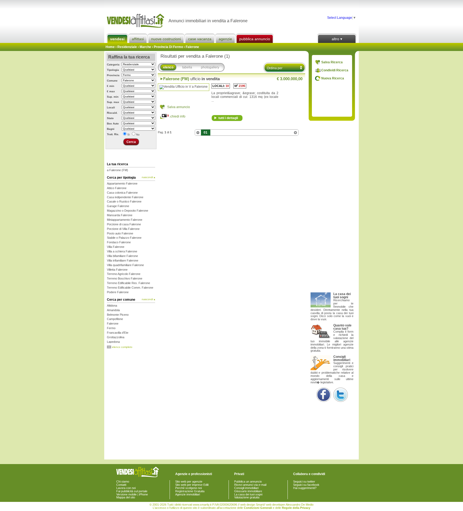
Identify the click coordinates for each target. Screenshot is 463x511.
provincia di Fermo (168, 47)
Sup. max (113, 102)
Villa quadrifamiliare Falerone (125, 265)
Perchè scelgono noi (188, 488)
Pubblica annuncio (254, 39)
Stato (110, 118)
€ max (111, 91)
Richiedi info (176, 116)
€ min (110, 85)
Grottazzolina (115, 337)
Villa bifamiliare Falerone (122, 256)
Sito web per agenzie (188, 481)
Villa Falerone (115, 246)
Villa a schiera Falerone (122, 251)
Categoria (113, 64)
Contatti (121, 484)
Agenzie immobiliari (187, 494)
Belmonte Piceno (118, 314)
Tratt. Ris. (113, 134)
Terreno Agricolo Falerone (123, 273)
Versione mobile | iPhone (132, 494)
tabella (187, 67)
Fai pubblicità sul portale (131, 491)
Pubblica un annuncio (248, 481)
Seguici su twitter (304, 481)
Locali (111, 107)
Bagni (110, 128)
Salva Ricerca (332, 62)
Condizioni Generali (258, 507)
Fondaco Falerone (119, 242)
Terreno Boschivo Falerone (124, 278)
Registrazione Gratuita (189, 491)
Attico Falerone (116, 188)
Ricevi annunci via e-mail (250, 484)
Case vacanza (199, 39)
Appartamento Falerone (122, 183)
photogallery (210, 67)
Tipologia (113, 69)
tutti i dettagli (228, 118)
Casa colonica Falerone (122, 192)
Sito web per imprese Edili (191, 484)
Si (128, 134)
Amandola (113, 310)
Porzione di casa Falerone (124, 224)
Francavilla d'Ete (117, 332)
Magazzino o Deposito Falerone (127, 210)
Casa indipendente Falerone (125, 197)
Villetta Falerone (117, 269)
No (138, 134)
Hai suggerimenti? (304, 488)
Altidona (112, 305)
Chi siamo (122, 481)
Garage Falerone (118, 206)
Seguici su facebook (306, 484)
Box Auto (113, 123)
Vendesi (117, 39)
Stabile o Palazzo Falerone (124, 237)
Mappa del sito (125, 497)
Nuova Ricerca (332, 78)
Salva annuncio (178, 107)
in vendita (191, 78)
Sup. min (112, 96)
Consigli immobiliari (246, 488)
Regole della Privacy (296, 507)
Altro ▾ (337, 39)
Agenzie (225, 39)
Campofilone (115, 319)
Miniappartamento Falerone (124, 219)
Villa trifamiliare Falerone (122, 260)
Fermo (111, 328)
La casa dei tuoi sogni (248, 494)
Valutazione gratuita (246, 497)
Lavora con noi (126, 488)
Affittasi (138, 39)
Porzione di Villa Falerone (123, 228)
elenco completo (120, 347)
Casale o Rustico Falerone (124, 201)
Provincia (113, 75)
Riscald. (112, 112)
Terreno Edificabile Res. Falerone (128, 283)
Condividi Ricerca (334, 70)
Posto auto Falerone (120, 233)
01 (205, 132)
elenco (168, 67)
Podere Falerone (118, 292)
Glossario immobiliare (248, 491)
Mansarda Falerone (119, 215)
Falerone (192, 47)
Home (110, 47)
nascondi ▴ (148, 177)
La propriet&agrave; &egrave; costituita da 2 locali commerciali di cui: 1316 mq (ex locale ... (244, 96)
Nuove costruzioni (166, 39)
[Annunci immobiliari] (136, 20)
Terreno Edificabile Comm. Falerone (130, 287)
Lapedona (113, 341)
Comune (112, 80)
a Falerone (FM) (117, 170)
